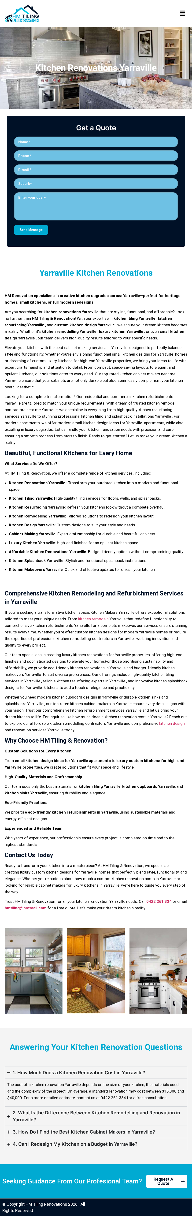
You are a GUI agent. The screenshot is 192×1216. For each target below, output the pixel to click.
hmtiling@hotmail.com (26, 908)
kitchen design (172, 723)
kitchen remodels (93, 619)
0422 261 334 (159, 901)
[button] (182, 13)
